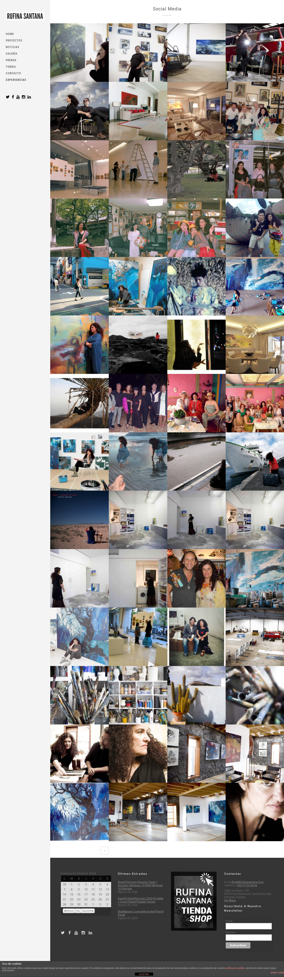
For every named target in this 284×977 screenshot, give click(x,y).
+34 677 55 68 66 (246, 885)
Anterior (69, 910)
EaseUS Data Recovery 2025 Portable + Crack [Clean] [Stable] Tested (140, 900)
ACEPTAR (144, 974)
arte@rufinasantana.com (247, 882)
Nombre (231, 932)
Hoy (78, 910)
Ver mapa (230, 900)
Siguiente (86, 910)
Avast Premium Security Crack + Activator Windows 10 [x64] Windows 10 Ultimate (140, 885)
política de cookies (235, 968)
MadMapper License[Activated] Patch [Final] (141, 913)
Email (229, 920)
